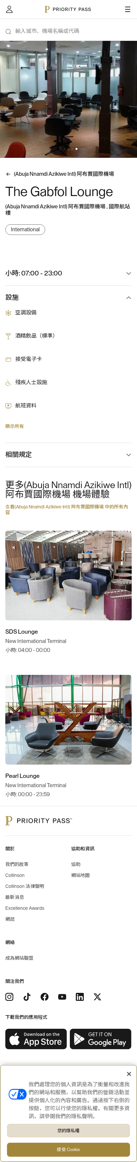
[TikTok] (27, 997)
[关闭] (129, 1074)
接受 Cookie (68, 1149)
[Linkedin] (80, 997)
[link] (36, 1039)
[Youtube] (62, 997)
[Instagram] (9, 997)
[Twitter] (97, 997)
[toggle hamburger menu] (128, 9)
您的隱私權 (68, 1130)
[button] (61, 149)
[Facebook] (45, 997)
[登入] (9, 9)
